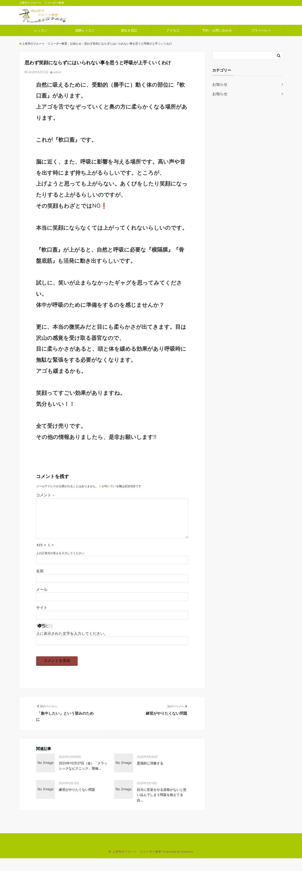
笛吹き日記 (129, 30)
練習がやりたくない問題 (77, 789)
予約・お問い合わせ (217, 30)
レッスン (40, 30)
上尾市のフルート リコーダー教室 (136, 851)
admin (57, 72)
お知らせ (219, 84)
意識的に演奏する (150, 763)
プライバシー (261, 30)
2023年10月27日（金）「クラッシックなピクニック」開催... (83, 765)
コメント (45, 495)
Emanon (187, 851)
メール (41, 589)
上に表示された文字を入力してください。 (72, 633)
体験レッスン (85, 30)
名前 (40, 571)
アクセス (173, 30)
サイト (41, 607)
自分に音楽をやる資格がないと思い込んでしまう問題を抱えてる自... (161, 794)
